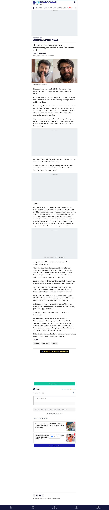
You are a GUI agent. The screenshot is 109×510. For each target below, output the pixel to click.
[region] (54, 243)
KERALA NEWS (39, 8)
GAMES (74, 8)
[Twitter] (43, 495)
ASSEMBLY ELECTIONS (64, 8)
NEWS (54, 8)
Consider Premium (61, 257)
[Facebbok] (34, 495)
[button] (74, 2)
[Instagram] (37, 495)
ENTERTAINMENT (48, 8)
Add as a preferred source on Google (55, 351)
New (70, 7)
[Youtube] (40, 495)
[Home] (33, 8)
